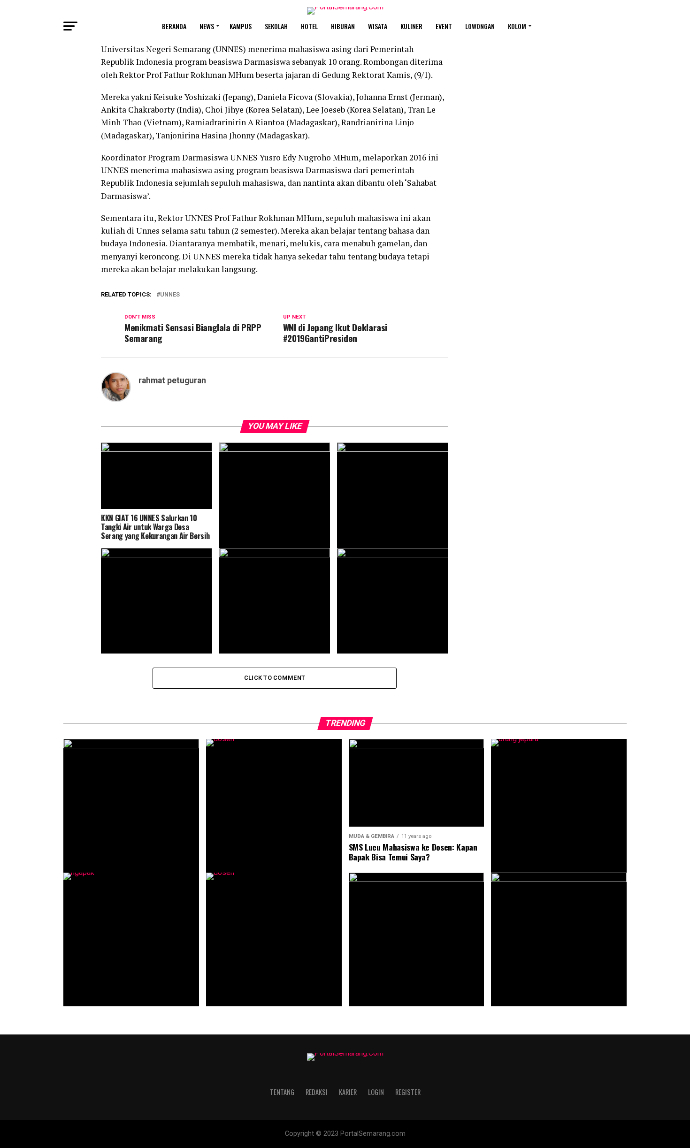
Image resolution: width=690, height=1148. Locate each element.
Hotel (309, 26)
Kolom (517, 26)
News (206, 26)
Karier (348, 1092)
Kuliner (411, 26)
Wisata (377, 26)
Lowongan (480, 26)
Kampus (241, 26)
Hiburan (343, 26)
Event (444, 26)
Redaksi (317, 1092)
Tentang (282, 1092)
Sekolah (276, 26)
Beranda (174, 26)
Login (376, 1092)
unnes (170, 295)
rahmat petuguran (172, 380)
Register (408, 1092)
